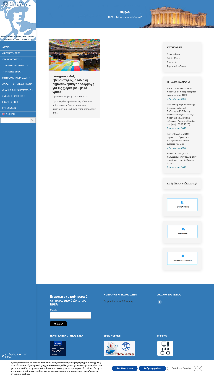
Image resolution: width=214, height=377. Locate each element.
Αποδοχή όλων (125, 368)
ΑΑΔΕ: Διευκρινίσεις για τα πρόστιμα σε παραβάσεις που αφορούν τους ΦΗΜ (181, 92)
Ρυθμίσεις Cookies (181, 368)
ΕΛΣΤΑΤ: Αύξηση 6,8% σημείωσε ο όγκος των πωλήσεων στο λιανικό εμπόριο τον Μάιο (178, 138)
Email (53, 310)
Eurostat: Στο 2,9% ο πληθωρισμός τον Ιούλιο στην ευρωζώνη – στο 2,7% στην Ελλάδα (181, 158)
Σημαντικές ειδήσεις (62, 96)
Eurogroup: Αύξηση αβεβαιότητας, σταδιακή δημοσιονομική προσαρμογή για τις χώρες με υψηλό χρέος (73, 84)
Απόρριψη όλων (152, 368)
